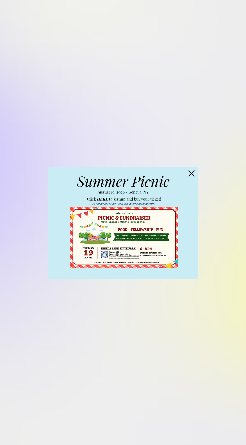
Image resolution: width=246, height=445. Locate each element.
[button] (191, 173)
